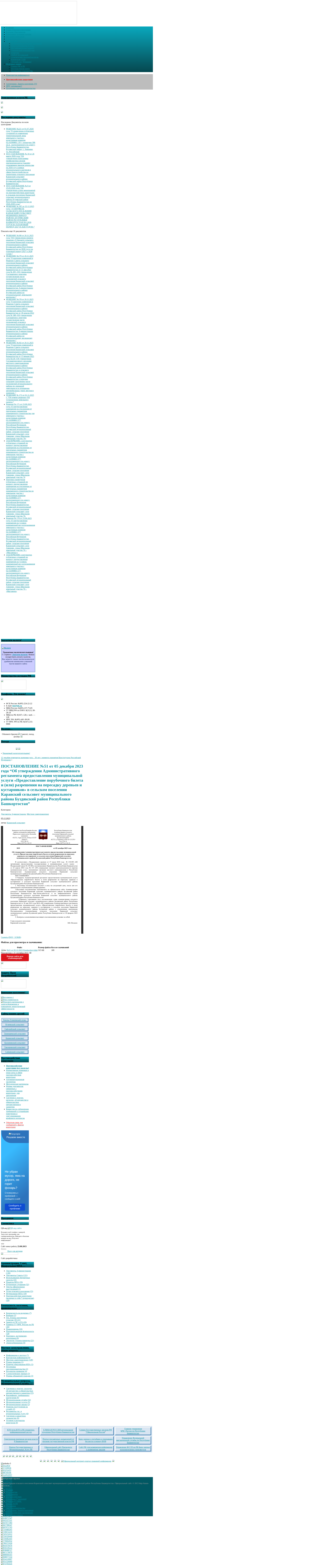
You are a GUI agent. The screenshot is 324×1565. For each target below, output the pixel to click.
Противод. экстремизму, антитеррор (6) (16, 1337)
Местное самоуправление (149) (19, 1360)
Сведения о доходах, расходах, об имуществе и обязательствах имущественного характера (17, 1102)
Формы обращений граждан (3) (19, 1376)
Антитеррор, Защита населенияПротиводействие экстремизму (19, 1511)
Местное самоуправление (38, 814)
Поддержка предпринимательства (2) (17, 1368)
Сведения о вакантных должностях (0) (16, 1417)
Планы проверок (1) (14, 1362)
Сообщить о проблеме (15, 1207)
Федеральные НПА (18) (16, 1294)
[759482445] (6, 1539)
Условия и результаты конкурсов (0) (15, 1421)
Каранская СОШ (18, 59)
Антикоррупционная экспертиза (15, 1080)
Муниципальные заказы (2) (18, 1404)
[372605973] (6, 1488)
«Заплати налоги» (20, 654)
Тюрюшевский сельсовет (15, 1034)
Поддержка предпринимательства (20, 88)
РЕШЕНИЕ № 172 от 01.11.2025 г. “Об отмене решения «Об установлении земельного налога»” (20, 398)
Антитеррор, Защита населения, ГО (21, 84)
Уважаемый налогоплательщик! (16, 753)
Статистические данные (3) (18, 1374)
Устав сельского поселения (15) (19, 1291)
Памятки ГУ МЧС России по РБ (14, 1502)
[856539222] (6, 1548)
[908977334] (6, 1557)
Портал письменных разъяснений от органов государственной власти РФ (58, 1440)
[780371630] (6, 1543)
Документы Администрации (13, 814)
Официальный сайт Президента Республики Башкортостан (58, 1448)
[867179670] (6, 1552)
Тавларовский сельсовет (14, 1047)
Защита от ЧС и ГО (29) (16, 1322)
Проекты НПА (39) (14, 1282)
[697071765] (6, 1527)
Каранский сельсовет (16, 823)
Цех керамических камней (22, 48)
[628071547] (6, 1518)
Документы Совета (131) (16, 1275)
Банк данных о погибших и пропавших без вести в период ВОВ (96, 1440)
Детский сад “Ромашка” (21, 62)
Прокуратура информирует (18, 75)
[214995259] (6, 1482)
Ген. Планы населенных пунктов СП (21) (16, 1319)
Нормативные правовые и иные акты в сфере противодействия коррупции (17, 1073)
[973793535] (6, 1564)
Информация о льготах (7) (17, 1355)
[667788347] (6, 1525)
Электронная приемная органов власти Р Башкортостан (21, 1440)
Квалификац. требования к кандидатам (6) (17, 1396)
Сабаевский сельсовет (14, 1052)
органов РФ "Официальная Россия (99, 1431)
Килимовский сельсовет (14, 1043)
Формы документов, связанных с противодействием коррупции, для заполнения (15, 1091)
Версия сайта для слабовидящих (15, 957)
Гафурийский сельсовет (15, 1029)
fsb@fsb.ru (17, 706)
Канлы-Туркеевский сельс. (14, 1020)
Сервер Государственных (90, 1430)
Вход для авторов (15, 1251)
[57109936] (6, 1468)
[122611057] (6, 1475)
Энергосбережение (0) (15, 1343)
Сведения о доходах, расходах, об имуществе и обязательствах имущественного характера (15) (20, 1390)
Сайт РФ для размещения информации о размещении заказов (95, 1448)
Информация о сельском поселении (26, 43)
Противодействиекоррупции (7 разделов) (16, 1498)
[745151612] (6, 1534)
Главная (9, 1490)
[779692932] (6, 1541)
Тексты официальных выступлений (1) (15, 1288)
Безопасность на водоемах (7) (19, 1313)
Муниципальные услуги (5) (18, 1402)
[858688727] (6, 1550)
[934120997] (6, 1559)
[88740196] (6, 1472)
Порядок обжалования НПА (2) (19, 1364)
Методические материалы (17, 1084)
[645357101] (6, 1520)
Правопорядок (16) (14, 1329)
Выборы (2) (11, 1315)
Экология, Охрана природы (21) (20, 1340)
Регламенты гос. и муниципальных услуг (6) (17, 1412)
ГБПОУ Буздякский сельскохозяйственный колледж (24, 56)
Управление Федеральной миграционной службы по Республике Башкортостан (133, 1440)
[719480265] (6, 1530)
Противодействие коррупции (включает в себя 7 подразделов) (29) (20, 1298)
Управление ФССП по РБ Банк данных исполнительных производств (133, 1448)
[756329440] (6, 1536)
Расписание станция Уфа (22, 71)
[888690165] (6, 1555)
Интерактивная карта (20, 69)
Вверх (3, 1249)
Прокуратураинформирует (12, 1493)
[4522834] (5, 1466)
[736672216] (6, 1532)
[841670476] (6, 1545)
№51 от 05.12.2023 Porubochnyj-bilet (22, 950)
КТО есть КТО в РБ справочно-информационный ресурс (21, 1431)
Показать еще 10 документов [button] (13, 231)
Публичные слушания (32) (17, 1284)
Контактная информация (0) (18, 1358)
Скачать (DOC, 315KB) (11, 937)
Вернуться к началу (14, 1515)
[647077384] (6, 1523)
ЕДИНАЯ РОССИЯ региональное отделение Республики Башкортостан (58, 1431)
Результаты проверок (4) (16, 1371)
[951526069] (6, 1561)
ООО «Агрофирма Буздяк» (23, 46)
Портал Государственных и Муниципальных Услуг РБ (21, 1448)
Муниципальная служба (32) (18, 1400)
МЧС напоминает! (14, 86)
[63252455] (6, 1470)
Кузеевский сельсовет (14, 1024)
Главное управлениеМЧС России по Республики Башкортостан (133, 1431)
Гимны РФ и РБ (18, 66)
